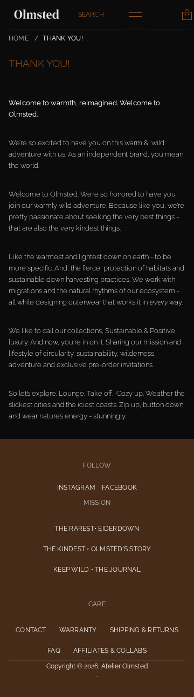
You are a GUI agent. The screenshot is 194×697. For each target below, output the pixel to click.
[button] (91, 14)
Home (19, 38)
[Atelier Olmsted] (36, 14)
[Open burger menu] (135, 14)
